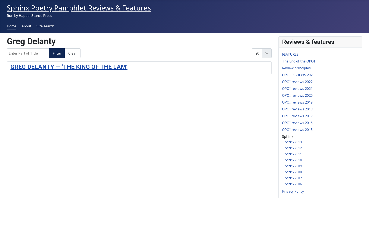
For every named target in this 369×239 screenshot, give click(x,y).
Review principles (296, 68)
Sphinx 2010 (293, 160)
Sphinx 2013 (293, 142)
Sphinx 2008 (293, 172)
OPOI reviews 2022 (297, 81)
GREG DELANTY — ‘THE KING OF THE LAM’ (68, 66)
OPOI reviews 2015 (297, 129)
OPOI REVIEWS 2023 (298, 75)
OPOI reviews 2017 (297, 116)
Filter (57, 53)
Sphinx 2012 (293, 148)
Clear (72, 53)
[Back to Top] (361, 231)
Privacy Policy (293, 191)
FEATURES (290, 54)
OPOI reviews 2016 (297, 122)
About (26, 26)
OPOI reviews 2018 (297, 109)
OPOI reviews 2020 (297, 95)
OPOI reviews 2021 (297, 88)
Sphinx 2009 (293, 166)
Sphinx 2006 (293, 184)
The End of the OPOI (298, 61)
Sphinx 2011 (293, 154)
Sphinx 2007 (293, 178)
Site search (45, 26)
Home (11, 26)
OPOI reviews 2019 (297, 102)
